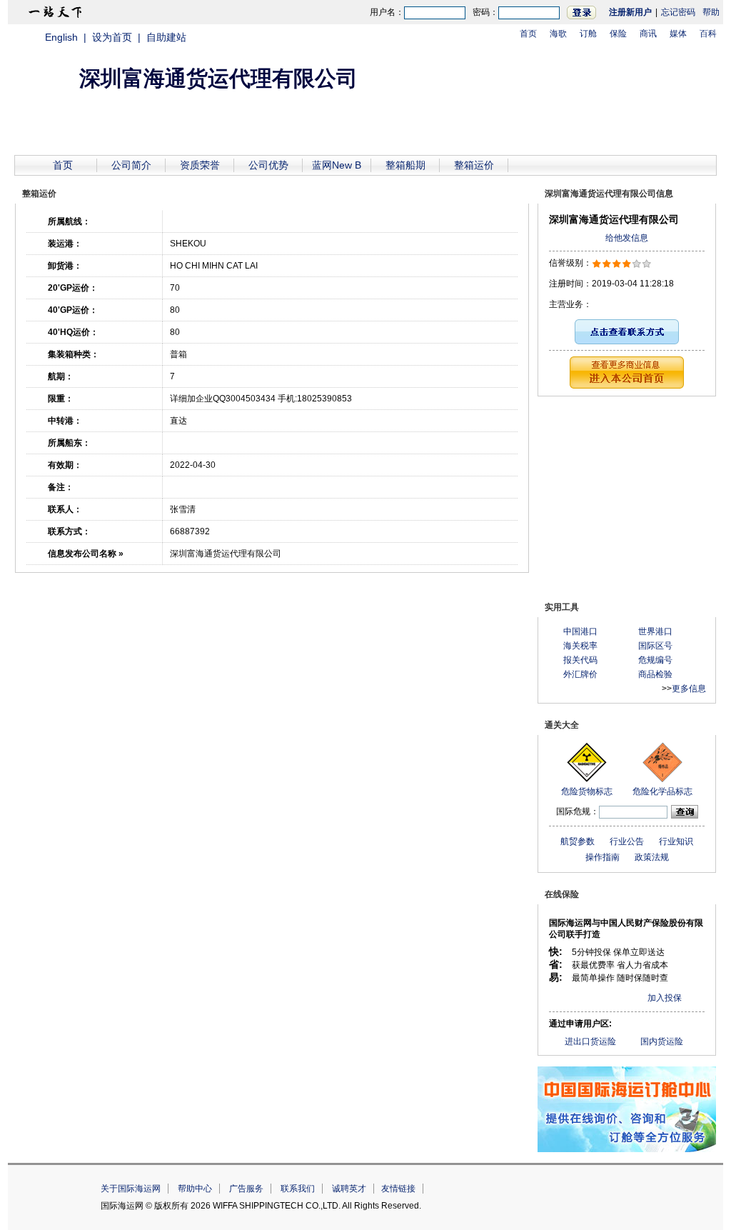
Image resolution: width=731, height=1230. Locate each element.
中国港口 (580, 631)
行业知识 (676, 841)
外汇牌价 (580, 674)
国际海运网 (578, 1197)
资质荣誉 (200, 165)
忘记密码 (678, 12)
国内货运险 (661, 1041)
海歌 (558, 34)
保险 (618, 34)
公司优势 (268, 165)
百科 (708, 34)
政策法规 (652, 857)
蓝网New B (336, 165)
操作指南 (602, 857)
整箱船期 (405, 165)
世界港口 (655, 631)
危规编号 (655, 660)
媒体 (678, 34)
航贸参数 (577, 841)
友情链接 (398, 1189)
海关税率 (580, 646)
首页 (528, 34)
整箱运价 (474, 165)
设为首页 (112, 37)
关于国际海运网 (131, 1189)
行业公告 (627, 841)
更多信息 (689, 689)
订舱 (588, 34)
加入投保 (664, 998)
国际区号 (655, 646)
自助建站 (166, 37)
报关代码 (580, 660)
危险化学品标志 (662, 791)
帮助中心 (195, 1189)
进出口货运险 (590, 1041)
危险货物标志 (586, 791)
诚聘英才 (349, 1189)
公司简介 (131, 165)
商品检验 (655, 674)
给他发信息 (626, 238)
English (61, 37)
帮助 (711, 12)
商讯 (648, 34)
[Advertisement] (627, 496)
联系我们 (298, 1189)
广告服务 (246, 1189)
